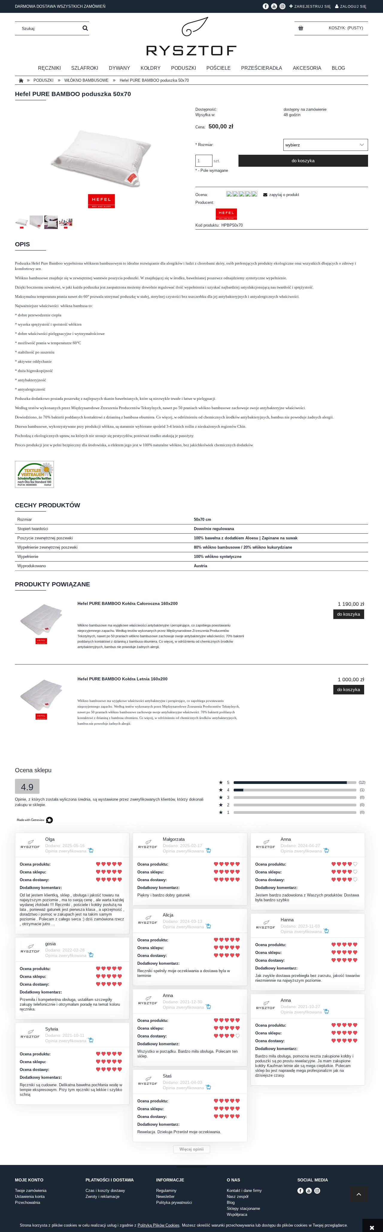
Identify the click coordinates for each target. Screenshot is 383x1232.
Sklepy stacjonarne (243, 1208)
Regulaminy (166, 1190)
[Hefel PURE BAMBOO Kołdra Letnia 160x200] (44, 698)
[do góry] (359, 1194)
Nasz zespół (237, 1196)
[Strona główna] (191, 36)
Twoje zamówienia (30, 1190)
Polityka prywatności (174, 1202)
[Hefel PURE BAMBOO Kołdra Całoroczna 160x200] (44, 623)
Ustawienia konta (30, 1196)
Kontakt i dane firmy (244, 1190)
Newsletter (165, 1196)
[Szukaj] (85, 28)
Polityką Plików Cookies (159, 1225)
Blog (231, 1202)
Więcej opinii (192, 1149)
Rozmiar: (204, 144)
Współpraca (237, 1214)
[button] (280, 194)
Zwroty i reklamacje (102, 1196)
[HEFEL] (226, 214)
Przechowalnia (27, 1202)
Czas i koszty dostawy (105, 1190)
